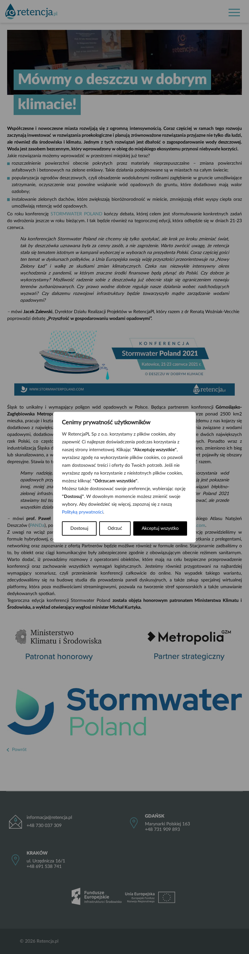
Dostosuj (79, 528)
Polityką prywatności (82, 512)
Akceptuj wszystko (160, 528)
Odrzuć (115, 528)
